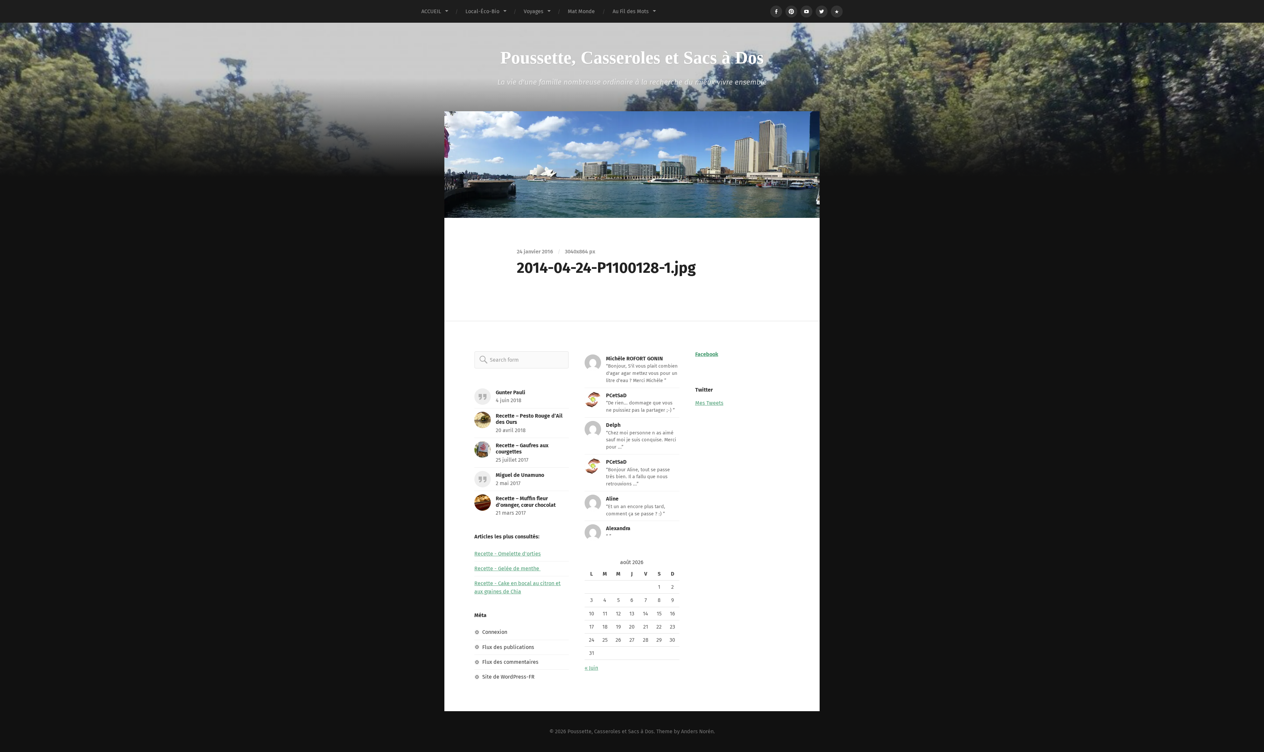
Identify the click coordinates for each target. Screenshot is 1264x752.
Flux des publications (508, 647)
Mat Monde (581, 11)
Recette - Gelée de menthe (507, 568)
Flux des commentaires (510, 662)
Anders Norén (697, 731)
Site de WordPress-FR (508, 677)
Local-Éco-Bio (482, 11)
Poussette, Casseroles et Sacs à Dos (632, 57)
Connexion (494, 632)
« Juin (591, 668)
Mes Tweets (709, 403)
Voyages (533, 11)
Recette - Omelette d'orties (507, 554)
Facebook (706, 354)
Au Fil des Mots (631, 11)
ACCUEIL (431, 11)
